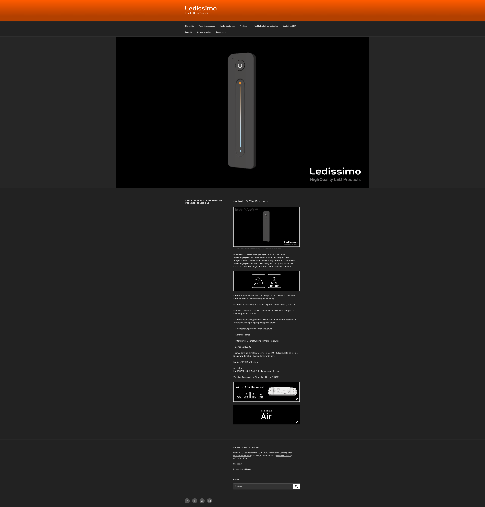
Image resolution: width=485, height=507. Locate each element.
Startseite (189, 26)
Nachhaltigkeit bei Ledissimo (266, 26)
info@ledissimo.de (283, 455)
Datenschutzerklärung (242, 469)
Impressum (221, 32)
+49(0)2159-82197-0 (242, 455)
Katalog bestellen (204, 32)
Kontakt (188, 32)
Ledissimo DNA (289, 26)
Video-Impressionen (207, 26)
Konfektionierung (227, 26)
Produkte (243, 26)
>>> (281, 377)
